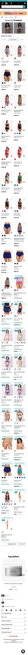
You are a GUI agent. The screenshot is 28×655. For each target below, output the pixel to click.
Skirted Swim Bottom (6, 110)
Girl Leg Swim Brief (5, 85)
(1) (20, 246)
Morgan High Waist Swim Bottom (18, 111)
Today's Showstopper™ (6, 10)
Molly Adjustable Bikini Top (19, 372)
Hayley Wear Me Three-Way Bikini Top (20, 426)
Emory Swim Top (18, 162)
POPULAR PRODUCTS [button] (6, 632)
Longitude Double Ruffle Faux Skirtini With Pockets (7, 293)
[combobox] (13, 6)
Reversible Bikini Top (19, 453)
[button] (11, 3)
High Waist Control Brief (6, 239)
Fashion (5, 17)
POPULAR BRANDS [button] (5, 628)
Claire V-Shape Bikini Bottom (6, 426)
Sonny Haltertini (5, 214)
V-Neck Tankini (5, 61)
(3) (8, 513)
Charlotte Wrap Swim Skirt (6, 319)
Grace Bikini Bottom (19, 345)
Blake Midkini (17, 214)
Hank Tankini (4, 507)
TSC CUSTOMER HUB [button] (6, 613)
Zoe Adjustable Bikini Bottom (6, 372)
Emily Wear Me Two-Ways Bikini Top (19, 400)
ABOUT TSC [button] (4, 617)
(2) (21, 325)
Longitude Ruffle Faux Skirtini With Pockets (19, 239)
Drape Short (4, 480)
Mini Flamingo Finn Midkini (5, 137)
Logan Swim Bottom (19, 136)
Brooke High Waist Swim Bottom (18, 188)
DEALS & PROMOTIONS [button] (6, 624)
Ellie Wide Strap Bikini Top (6, 400)
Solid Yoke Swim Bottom (18, 267)
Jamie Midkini (17, 61)
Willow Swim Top (5, 188)
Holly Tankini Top (18, 319)
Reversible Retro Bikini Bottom (19, 507)
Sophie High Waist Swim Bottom (20, 293)
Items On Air (15, 10)
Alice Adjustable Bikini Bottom (6, 346)
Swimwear (11, 17)
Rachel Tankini (17, 480)
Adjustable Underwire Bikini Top (6, 535)
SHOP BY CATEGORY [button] (6, 621)
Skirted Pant (4, 266)
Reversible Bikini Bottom (5, 454)
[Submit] (24, 6)
